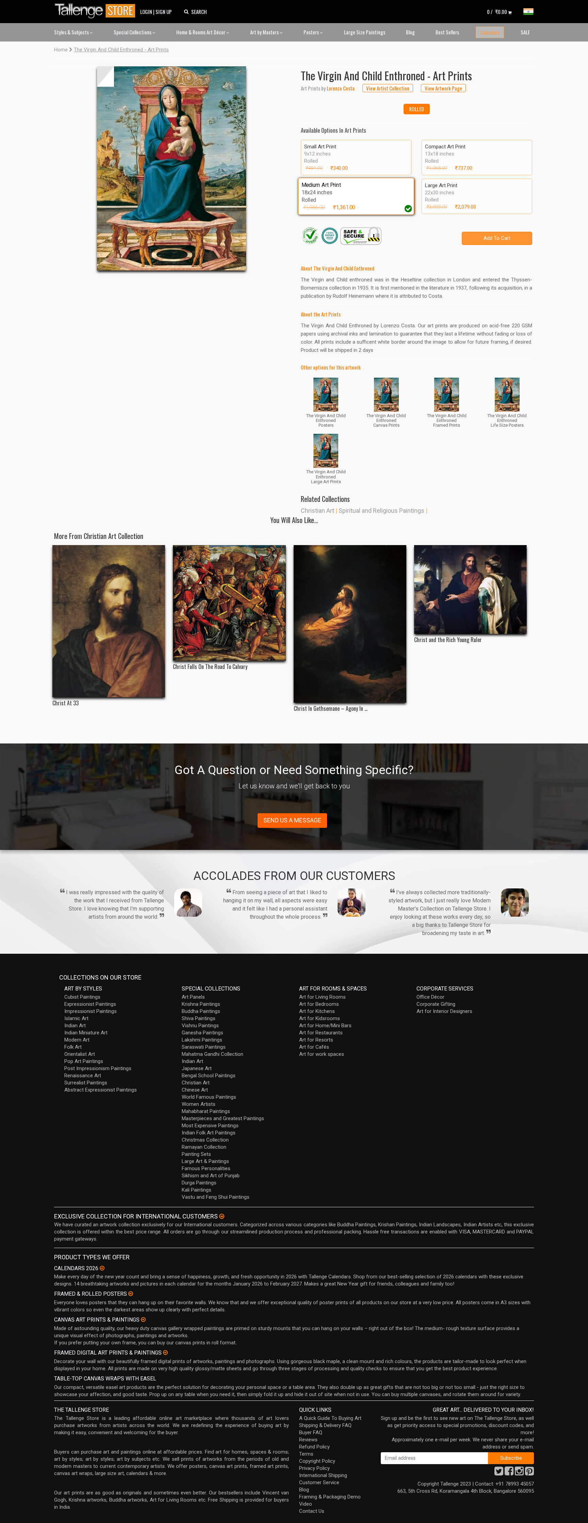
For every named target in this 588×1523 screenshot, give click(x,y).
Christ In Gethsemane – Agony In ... (331, 708)
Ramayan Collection (204, 1147)
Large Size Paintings (364, 32)
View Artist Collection (387, 88)
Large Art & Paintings (205, 1161)
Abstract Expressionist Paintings (100, 1090)
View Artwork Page (443, 88)
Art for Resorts (316, 1040)
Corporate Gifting (435, 1004)
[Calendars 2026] (102, 1268)
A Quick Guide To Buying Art (330, 1418)
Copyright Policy (317, 1461)
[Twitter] (498, 1473)
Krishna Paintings (201, 1004)
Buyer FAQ (310, 1432)
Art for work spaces (321, 1054)
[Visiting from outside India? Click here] (221, 1216)
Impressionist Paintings (90, 1011)
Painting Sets (196, 1154)
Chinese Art (195, 1090)
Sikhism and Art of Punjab (211, 1176)
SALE (525, 32)
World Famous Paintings (209, 1097)
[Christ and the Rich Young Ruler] (470, 589)
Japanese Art (197, 1068)
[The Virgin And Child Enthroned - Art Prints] (171, 168)
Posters (312, 32)
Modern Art (76, 1040)
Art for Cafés (314, 1047)
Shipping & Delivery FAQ (325, 1425)
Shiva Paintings (198, 1018)
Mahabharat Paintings (206, 1111)
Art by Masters (265, 32)
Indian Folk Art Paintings (208, 1133)
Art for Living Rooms (322, 997)
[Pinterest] (529, 1473)
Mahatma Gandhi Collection (212, 1054)
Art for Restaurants (321, 1033)
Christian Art (317, 510)
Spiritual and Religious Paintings (381, 510)
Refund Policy (314, 1447)
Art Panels (193, 997)
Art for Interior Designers (444, 1011)
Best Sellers (447, 32)
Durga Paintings (199, 1183)
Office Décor (430, 997)
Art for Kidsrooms (319, 1018)
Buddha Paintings (201, 1011)
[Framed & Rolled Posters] (130, 1293)
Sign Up (164, 11)
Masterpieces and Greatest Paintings (223, 1118)
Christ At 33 (65, 703)
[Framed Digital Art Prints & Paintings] (165, 1352)
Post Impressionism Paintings (97, 1068)
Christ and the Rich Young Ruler (448, 640)
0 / (497, 11)
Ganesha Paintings (202, 1033)
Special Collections (133, 32)
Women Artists (198, 1104)
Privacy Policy (314, 1468)
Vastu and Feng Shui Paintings (215, 1197)
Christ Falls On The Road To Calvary (210, 667)
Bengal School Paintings (208, 1075)
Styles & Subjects (72, 32)
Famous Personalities (206, 1168)
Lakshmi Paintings (202, 1040)
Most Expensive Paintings (210, 1126)
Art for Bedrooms (319, 1004)
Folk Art (73, 1047)
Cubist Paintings (82, 997)
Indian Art (75, 1025)
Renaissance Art (82, 1075)
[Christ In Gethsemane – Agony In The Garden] (350, 624)
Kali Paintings (196, 1190)
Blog (410, 32)
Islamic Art (76, 1018)
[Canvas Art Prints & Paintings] (143, 1319)
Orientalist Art (79, 1054)
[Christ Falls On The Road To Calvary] (229, 603)
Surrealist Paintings (85, 1083)
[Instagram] (519, 1473)
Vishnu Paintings (200, 1025)
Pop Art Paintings (83, 1061)
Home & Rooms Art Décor (201, 32)
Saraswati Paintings (204, 1047)
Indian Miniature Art (86, 1033)
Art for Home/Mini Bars (325, 1025)
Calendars (490, 32)
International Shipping (323, 1475)
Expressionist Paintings (90, 1004)
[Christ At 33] (108, 621)
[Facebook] (509, 1473)
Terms (306, 1454)
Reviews (308, 1440)
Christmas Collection (205, 1140)
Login (146, 11)
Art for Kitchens (317, 1011)
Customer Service (319, 1482)
